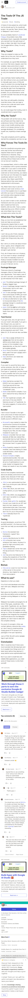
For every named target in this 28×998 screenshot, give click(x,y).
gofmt (14, 501)
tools (11, 22)
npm (4, 282)
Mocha (5, 532)
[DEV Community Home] (6, 2)
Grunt (5, 350)
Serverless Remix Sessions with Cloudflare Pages (13, 943)
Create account (21, 2)
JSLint (5, 482)
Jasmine (5, 538)
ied (4, 299)
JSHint (5, 488)
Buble (4, 391)
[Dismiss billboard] (26, 960)
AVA (4, 540)
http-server (6, 568)
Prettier (5, 501)
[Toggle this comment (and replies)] (2, 736)
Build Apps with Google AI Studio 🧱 (13, 876)
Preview (15, 727)
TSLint (5, 513)
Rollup (5, 447)
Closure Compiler (8, 456)
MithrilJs (22, 802)
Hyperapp (11, 826)
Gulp (4, 357)
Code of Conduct (9, 854)
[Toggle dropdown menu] (25, 667)
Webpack (6, 435)
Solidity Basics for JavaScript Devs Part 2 (13, 956)
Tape (4, 548)
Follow (14, 909)
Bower (5, 286)
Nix (22, 301)
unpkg (23, 626)
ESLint (5, 495)
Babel (4, 381)
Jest (4, 555)
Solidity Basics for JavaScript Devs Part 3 (13, 950)
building (17, 22)
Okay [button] (4, 995)
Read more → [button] (6, 709)
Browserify (6, 422)
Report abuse (19, 854)
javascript (5, 22)
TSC (4, 398)
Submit (7, 727)
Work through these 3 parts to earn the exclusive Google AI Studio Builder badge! (12, 688)
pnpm (5, 307)
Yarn (4, 292)
